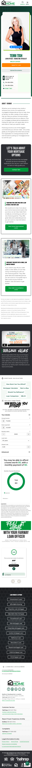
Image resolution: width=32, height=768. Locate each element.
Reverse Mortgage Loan (16, 647)
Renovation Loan (16, 642)
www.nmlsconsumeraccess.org (11, 755)
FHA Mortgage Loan (16, 623)
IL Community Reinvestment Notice (11, 746)
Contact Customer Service (9, 712)
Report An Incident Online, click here (11, 723)
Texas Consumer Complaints (9, 744)
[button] (27, 3)
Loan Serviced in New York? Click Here (12, 714)
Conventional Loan (16, 618)
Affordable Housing (16, 604)
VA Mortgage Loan (16, 657)
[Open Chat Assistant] (27, 763)
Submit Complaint (7, 733)
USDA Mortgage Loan (16, 652)
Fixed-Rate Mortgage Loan (16, 628)
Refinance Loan (16, 638)
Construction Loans (16, 599)
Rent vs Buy (24, 388)
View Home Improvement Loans (16, 227)
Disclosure (5, 498)
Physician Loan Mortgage (16, 609)
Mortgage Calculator (10, 388)
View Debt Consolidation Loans (16, 288)
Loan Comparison (12, 396)
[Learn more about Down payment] (29, 425)
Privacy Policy (5, 741)
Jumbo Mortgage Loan (16, 633)
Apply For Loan (16, 65)
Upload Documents (16, 70)
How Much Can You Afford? (16, 384)
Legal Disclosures (24, 741)
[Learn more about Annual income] (29, 418)
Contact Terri (16, 169)
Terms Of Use (14, 741)
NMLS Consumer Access (8, 700)
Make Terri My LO (17, 47)
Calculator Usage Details (12, 400)
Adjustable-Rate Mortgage (16, 614)
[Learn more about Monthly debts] (29, 431)
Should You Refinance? (16, 392)
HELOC (23, 396)
